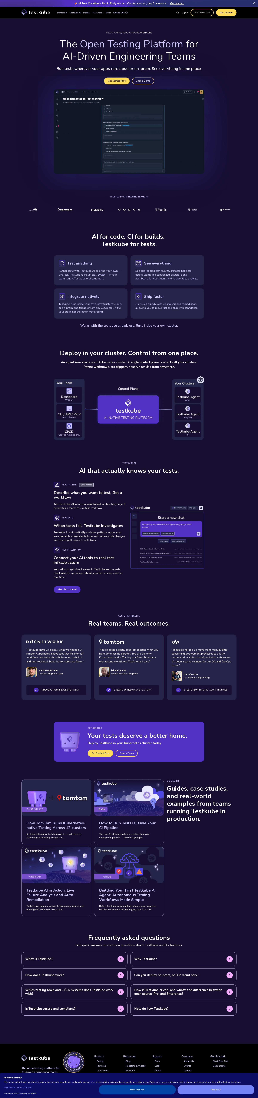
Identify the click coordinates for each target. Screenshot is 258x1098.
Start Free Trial (202, 12)
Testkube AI (75, 12)
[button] (62, 12)
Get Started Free (117, 80)
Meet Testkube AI (67, 589)
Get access (177, 3)
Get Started (217, 1056)
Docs (108, 12)
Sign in (185, 12)
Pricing (86, 12)
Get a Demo (226, 12)
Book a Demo (143, 80)
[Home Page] (36, 12)
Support (157, 1056)
